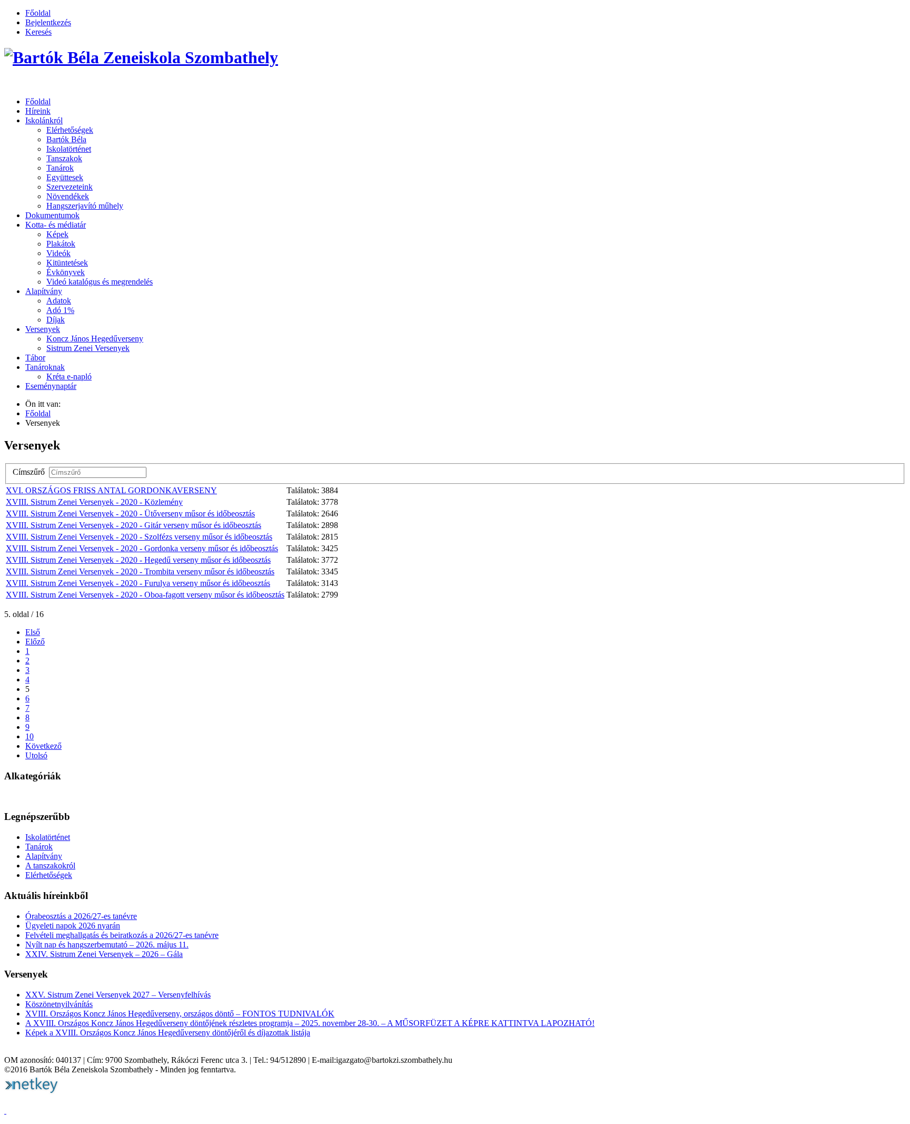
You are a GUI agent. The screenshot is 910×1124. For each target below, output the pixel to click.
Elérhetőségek (69, 129)
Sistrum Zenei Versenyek (88, 348)
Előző (35, 641)
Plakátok (60, 243)
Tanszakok (64, 158)
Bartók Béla (66, 139)
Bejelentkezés (48, 22)
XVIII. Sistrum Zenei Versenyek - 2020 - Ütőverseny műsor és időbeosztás (130, 513)
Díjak (55, 319)
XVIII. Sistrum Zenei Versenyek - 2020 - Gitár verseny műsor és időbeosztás (133, 525)
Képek (57, 234)
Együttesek (64, 177)
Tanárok (60, 167)
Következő (43, 745)
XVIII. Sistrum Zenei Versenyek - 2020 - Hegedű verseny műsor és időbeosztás (138, 559)
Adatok (58, 300)
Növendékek (67, 196)
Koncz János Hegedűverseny (94, 338)
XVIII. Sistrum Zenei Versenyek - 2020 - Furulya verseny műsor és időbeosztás (138, 583)
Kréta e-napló (69, 376)
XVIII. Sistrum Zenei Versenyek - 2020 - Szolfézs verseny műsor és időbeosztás (139, 536)
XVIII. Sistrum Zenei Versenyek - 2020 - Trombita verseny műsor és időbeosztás (140, 571)
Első (32, 632)
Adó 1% (60, 310)
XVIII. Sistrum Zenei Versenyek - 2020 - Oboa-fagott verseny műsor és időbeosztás (145, 594)
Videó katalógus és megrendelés (99, 281)
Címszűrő (31, 471)
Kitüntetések (67, 262)
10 (29, 736)
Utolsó (36, 755)
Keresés (38, 31)
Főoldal (38, 12)
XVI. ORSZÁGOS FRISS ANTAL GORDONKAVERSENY (111, 490)
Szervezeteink (69, 186)
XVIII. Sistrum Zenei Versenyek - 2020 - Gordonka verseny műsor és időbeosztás (142, 548)
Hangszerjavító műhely (84, 205)
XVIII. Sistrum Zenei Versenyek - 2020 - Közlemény (94, 501)
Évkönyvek (65, 272)
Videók (58, 253)
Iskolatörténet (68, 148)
